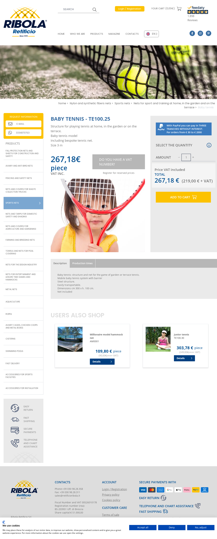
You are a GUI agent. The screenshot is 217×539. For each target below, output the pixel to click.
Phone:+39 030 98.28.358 (69, 488)
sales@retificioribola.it (67, 495)
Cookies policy (111, 500)
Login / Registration (114, 489)
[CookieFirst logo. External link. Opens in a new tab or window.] (4, 522)
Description (60, 263)
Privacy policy (110, 494)
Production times (82, 263)
